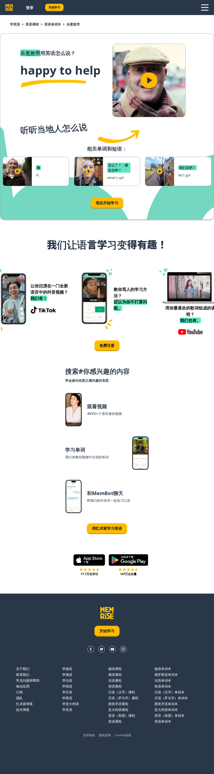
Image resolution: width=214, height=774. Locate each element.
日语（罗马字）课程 (123, 698)
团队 (19, 698)
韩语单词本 (162, 686)
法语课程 (115, 680)
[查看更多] (205, 8)
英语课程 (32, 24)
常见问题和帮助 (27, 680)
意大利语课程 (118, 709)
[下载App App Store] (89, 560)
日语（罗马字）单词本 (171, 698)
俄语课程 (115, 674)
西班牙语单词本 (166, 704)
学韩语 (67, 686)
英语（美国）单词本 (169, 715)
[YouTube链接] (112, 649)
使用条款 (89, 735)
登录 (29, 7)
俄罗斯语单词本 (166, 674)
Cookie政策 (123, 735)
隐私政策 (105, 735)
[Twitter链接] (101, 649)
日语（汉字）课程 (121, 692)
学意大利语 (70, 704)
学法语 (67, 680)
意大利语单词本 (166, 709)
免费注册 (107, 345)
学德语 (67, 668)
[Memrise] (9, 8)
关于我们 (22, 668)
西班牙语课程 (118, 704)
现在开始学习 (107, 202)
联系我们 (22, 674)
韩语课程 (115, 686)
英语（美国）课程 (121, 715)
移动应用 (22, 686)
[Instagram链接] (123, 649)
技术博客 (22, 709)
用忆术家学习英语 (107, 528)
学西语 (67, 698)
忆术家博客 (24, 704)
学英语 (15, 24)
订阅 (19, 692)
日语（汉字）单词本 (169, 692)
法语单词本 (162, 680)
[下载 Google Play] (128, 560)
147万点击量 (128, 574)
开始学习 (54, 7)
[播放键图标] (149, 80)
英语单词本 (52, 24)
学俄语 (67, 674)
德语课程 (115, 668)
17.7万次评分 (89, 574)
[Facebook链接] (90, 649)
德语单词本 (162, 668)
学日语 (67, 692)
